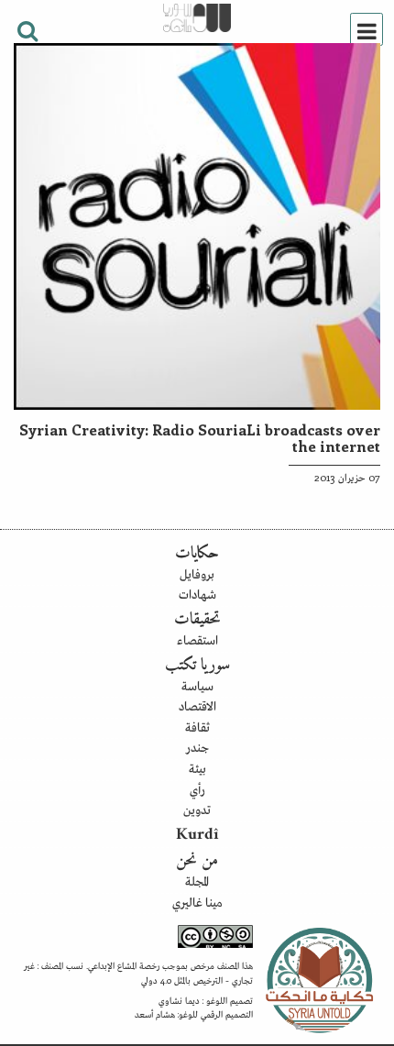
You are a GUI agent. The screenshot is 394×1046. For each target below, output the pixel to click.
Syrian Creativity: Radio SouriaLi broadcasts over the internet (199, 437)
